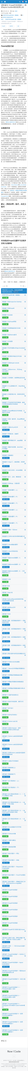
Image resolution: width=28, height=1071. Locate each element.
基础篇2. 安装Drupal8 (8, 308)
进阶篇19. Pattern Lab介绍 (9, 721)
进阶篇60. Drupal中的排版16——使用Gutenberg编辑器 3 (12, 1031)
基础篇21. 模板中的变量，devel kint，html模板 (13, 447)
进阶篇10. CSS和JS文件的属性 (11, 662)
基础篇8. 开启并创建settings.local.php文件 (13, 348)
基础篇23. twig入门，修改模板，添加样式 (13, 462)
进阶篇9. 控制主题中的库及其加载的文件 (13, 653)
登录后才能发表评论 (7, 17)
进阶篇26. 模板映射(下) (8, 774)
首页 (2, 19)
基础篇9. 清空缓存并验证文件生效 (12, 356)
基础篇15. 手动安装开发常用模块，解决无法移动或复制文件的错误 (13, 403)
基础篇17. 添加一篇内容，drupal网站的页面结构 (13, 419)
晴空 (16, 11)
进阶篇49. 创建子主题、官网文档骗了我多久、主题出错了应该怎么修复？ (13, 938)
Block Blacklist (14, 185)
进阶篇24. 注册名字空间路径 (10, 761)
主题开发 (11, 26)
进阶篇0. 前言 (6, 586)
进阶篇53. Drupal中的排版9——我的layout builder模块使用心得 (14, 971)
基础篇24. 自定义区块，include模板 (12, 470)
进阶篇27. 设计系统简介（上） (11, 781)
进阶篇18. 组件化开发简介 (9, 714)
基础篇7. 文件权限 (7, 341)
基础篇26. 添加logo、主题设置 (11, 483)
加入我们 (14, 1060)
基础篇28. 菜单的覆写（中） (10, 496)
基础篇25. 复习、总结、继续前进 (11, 477)
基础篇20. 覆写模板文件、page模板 (12, 440)
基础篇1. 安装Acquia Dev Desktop (11, 301)
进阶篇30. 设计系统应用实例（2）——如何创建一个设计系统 (13, 803)
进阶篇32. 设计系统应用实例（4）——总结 (13, 819)
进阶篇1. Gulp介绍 (7, 592)
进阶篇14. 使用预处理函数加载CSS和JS (13, 688)
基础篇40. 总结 (6, 579)
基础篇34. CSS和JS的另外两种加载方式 (13, 536)
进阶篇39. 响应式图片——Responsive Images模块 (12, 867)
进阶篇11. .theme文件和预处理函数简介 (13, 668)
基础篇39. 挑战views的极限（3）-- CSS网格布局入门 (13, 571)
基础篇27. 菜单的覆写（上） (10, 490)
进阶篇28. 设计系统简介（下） (11, 787)
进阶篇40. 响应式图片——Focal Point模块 (13, 875)
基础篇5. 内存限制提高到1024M (11, 328)
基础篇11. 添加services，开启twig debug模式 (12, 370)
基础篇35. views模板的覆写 (10, 544)
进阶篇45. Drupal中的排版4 (10, 909)
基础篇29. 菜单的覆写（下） (10, 503)
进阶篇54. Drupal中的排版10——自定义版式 (13, 979)
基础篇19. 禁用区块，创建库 (10, 434)
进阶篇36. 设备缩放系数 (9, 847)
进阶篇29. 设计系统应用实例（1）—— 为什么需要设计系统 (13, 794)
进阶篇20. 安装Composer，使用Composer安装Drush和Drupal (11, 728)
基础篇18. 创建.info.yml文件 (10, 427)
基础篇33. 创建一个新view (9, 529)
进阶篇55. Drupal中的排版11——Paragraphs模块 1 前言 (11, 988)
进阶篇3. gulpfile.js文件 (8, 607)
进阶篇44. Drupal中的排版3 (10, 903)
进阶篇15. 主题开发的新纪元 (10, 695)
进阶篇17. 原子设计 (7, 708)
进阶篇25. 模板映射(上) (8, 767)
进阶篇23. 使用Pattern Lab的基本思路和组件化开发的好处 (13, 753)
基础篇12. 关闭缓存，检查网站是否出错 (13, 377)
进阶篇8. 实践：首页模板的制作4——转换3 (13, 646)
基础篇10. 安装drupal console (10, 363)
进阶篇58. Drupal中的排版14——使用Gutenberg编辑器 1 (12, 1014)
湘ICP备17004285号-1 (7, 1060)
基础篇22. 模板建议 (7, 455)
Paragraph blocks (5, 196)
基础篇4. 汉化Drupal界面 (9, 321)
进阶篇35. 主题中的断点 (9, 840)
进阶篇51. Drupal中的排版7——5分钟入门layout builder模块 (13, 955)
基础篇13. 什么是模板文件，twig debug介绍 (13, 386)
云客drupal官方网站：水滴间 (11, 1066)
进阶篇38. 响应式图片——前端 (10, 860)
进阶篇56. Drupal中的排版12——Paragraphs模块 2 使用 (11, 996)
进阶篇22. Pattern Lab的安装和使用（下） (12, 745)
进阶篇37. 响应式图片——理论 (10, 853)
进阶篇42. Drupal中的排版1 (10, 890)
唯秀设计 (22, 1060)
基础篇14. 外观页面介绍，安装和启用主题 (13, 395)
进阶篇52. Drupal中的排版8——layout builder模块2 (12, 963)
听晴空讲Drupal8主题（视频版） (11, 15)
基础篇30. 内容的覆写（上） (10, 510)
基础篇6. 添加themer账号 (9, 334)
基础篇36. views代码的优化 (10, 551)
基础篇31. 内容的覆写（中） (10, 516)
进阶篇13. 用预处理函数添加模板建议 (13, 681)
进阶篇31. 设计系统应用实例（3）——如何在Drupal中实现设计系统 (13, 811)
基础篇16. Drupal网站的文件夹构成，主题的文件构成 (13, 411)
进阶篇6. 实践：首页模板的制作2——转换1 (13, 629)
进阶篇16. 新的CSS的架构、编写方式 (12, 701)
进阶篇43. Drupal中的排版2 (10, 896)
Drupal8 (3, 26)
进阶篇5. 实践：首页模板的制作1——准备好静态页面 (13, 621)
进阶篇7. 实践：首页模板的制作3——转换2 (13, 637)
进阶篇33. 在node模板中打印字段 (11, 827)
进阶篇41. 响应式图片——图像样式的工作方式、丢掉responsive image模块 (13, 882)
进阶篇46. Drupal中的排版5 (10, 916)
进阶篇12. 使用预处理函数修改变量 (12, 675)
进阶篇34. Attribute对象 (9, 833)
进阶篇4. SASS (6, 614)
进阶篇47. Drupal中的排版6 (10, 923)
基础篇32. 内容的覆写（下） (10, 523)
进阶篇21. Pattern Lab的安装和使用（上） (12, 737)
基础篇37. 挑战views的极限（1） (11, 557)
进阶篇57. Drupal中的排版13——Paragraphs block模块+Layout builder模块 (13, 1005)
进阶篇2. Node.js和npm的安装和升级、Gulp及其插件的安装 (13, 599)
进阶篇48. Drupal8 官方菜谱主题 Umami (13, 929)
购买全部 (16, 292)
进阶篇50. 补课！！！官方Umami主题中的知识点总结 (13, 946)
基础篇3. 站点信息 (7, 315)
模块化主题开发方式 (11, 122)
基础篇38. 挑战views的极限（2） (11, 564)
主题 (18, 26)
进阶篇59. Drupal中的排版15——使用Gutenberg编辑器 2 (12, 1022)
